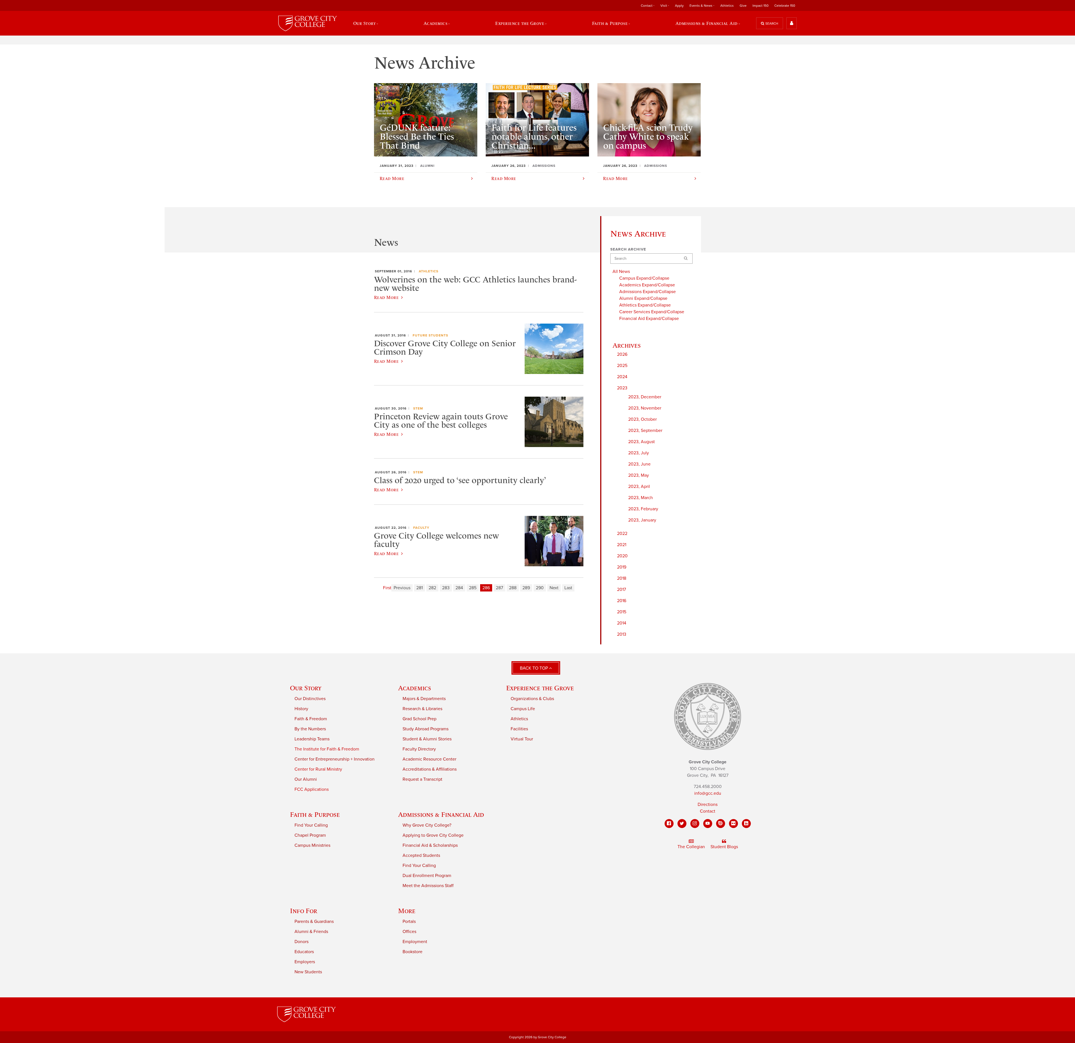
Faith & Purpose (315, 814)
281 (419, 588)
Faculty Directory (419, 749)
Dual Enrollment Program (427, 875)
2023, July (638, 453)
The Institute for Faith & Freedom (327, 749)
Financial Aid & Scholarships (430, 845)
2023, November (644, 408)
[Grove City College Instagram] (694, 823)
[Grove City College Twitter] (681, 823)
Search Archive (628, 249)
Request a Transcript (422, 779)
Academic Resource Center (429, 759)
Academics (414, 688)
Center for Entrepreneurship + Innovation (335, 759)
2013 (621, 634)
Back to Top (534, 668)
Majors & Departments (424, 698)
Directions (708, 804)
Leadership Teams (312, 739)
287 (499, 588)
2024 (622, 377)
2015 (621, 612)
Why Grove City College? (427, 825)
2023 (622, 388)
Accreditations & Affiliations (430, 769)
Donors (302, 941)
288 (513, 588)
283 (446, 588)
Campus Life (523, 709)
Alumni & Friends (311, 931)
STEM (418, 408)
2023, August (641, 442)
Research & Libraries (422, 709)
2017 (621, 589)
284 (459, 588)
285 (472, 588)
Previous (402, 588)
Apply (679, 6)
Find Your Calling (311, 825)
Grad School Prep (419, 719)
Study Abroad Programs (425, 729)
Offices (409, 931)
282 (432, 588)
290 (540, 588)
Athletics (727, 6)
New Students (308, 972)
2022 (622, 533)
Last (568, 588)
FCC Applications (312, 789)
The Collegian (691, 847)
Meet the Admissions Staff (428, 885)
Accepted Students (421, 855)
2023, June (639, 464)
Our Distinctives (310, 698)
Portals (409, 921)
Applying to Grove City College (433, 835)
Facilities (519, 729)
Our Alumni (306, 779)
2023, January (642, 520)
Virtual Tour (522, 739)
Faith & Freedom (311, 719)
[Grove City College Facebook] (669, 823)
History (301, 709)
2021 (621, 545)
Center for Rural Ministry (318, 769)
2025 (622, 365)
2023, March (640, 498)
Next (554, 588)
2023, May (638, 475)
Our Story (305, 688)
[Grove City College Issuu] (720, 823)
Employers (305, 962)
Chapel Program (310, 835)
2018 (621, 578)
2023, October (642, 419)
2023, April (639, 486)
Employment (415, 941)
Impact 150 (760, 6)
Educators (304, 952)
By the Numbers (310, 729)
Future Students (430, 335)
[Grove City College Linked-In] (746, 823)
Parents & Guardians (314, 921)
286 (486, 588)
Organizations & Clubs (532, 698)
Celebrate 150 (784, 6)
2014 (621, 623)
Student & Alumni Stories (427, 739)
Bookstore (412, 952)
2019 (621, 567)
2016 (621, 601)
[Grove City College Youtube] (707, 823)
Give (743, 6)
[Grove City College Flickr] (733, 823)
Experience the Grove (540, 688)
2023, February (643, 509)
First (387, 588)
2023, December (644, 397)
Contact (707, 811)
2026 (622, 354)
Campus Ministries (312, 845)
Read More (386, 297)
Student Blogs (724, 847)
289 (526, 588)
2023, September (645, 430)
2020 (622, 556)
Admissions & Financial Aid (441, 814)
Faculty (421, 528)
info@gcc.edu (707, 793)
